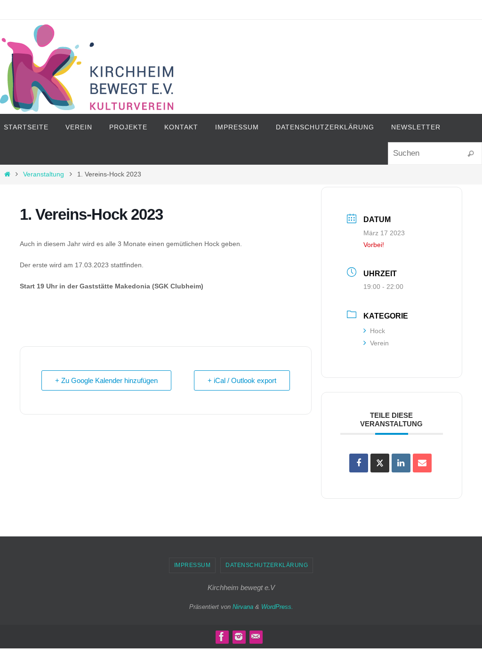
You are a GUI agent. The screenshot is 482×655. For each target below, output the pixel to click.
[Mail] (255, 637)
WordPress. (277, 606)
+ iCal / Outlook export (242, 380)
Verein (379, 343)
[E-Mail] (422, 463)
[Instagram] (239, 637)
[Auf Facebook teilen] (358, 463)
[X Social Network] (379, 463)
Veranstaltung (43, 174)
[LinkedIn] (401, 463)
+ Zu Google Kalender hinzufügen (106, 380)
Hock (377, 331)
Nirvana (243, 606)
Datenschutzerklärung (266, 565)
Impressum (192, 565)
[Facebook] (222, 637)
